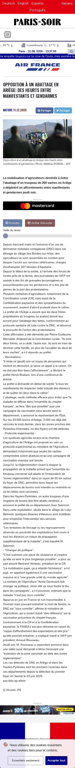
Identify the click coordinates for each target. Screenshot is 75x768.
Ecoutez (14, 223)
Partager (45, 110)
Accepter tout (56, 760)
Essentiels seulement (25, 760)
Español (37, 3)
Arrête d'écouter (41, 223)
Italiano (67, 3)
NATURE (8, 110)
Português (38, 10)
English (23, 3)
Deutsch (8, 3)
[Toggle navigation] (7, 35)
